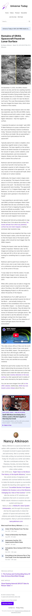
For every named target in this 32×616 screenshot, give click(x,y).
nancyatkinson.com (16, 521)
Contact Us (11, 607)
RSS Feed (20, 17)
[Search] (29, 21)
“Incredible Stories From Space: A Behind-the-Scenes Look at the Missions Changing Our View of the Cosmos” (16, 490)
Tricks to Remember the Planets (15, 535)
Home (7, 13)
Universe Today (19, 6)
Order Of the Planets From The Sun (16, 529)
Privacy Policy (20, 607)
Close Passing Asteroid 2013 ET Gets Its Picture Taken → (15, 584)
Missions (3, 47)
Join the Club (12, 17)
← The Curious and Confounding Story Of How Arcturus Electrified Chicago (15, 575)
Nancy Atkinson (7, 45)
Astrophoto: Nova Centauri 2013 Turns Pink (18, 549)
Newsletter (24, 13)
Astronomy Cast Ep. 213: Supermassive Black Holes (14, 541)
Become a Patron (7, 603)
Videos (12, 13)
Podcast (17, 13)
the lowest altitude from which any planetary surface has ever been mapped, (14, 225)
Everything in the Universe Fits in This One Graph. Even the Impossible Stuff (17, 556)
